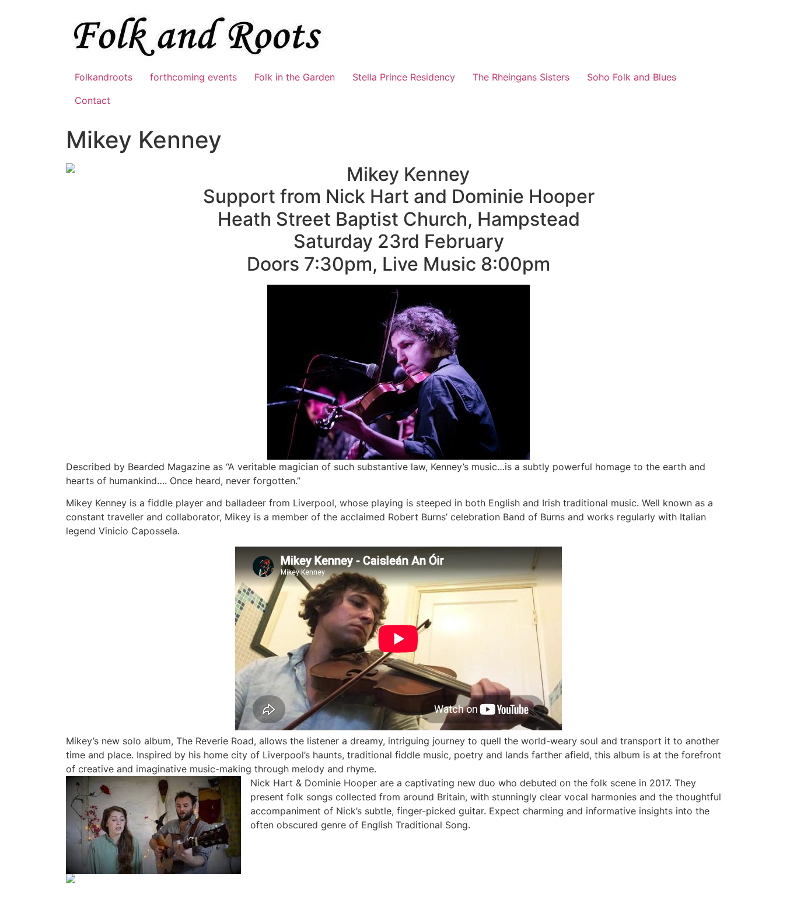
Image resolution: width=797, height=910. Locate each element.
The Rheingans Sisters (521, 77)
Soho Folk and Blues (631, 77)
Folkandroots (103, 77)
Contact (92, 100)
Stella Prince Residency (403, 77)
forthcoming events (193, 77)
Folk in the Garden (294, 77)
